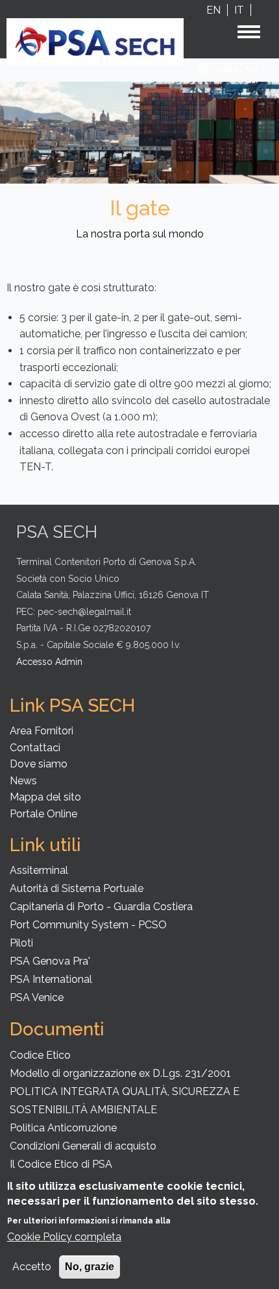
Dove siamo (38, 764)
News (23, 781)
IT (239, 10)
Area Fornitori (41, 731)
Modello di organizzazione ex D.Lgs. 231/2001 (120, 1073)
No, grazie (89, 1266)
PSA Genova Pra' (50, 961)
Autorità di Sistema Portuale (76, 888)
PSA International (51, 979)
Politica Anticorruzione (63, 1128)
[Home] (95, 40)
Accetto (31, 1266)
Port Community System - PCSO (88, 925)
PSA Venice (37, 997)
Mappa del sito (45, 797)
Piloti (21, 943)
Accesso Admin (49, 662)
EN (213, 10)
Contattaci (35, 747)
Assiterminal (39, 870)
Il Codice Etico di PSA (61, 1164)
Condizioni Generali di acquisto (83, 1146)
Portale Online (43, 814)
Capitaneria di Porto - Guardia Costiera (101, 906)
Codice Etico (40, 1055)
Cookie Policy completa (64, 1237)
